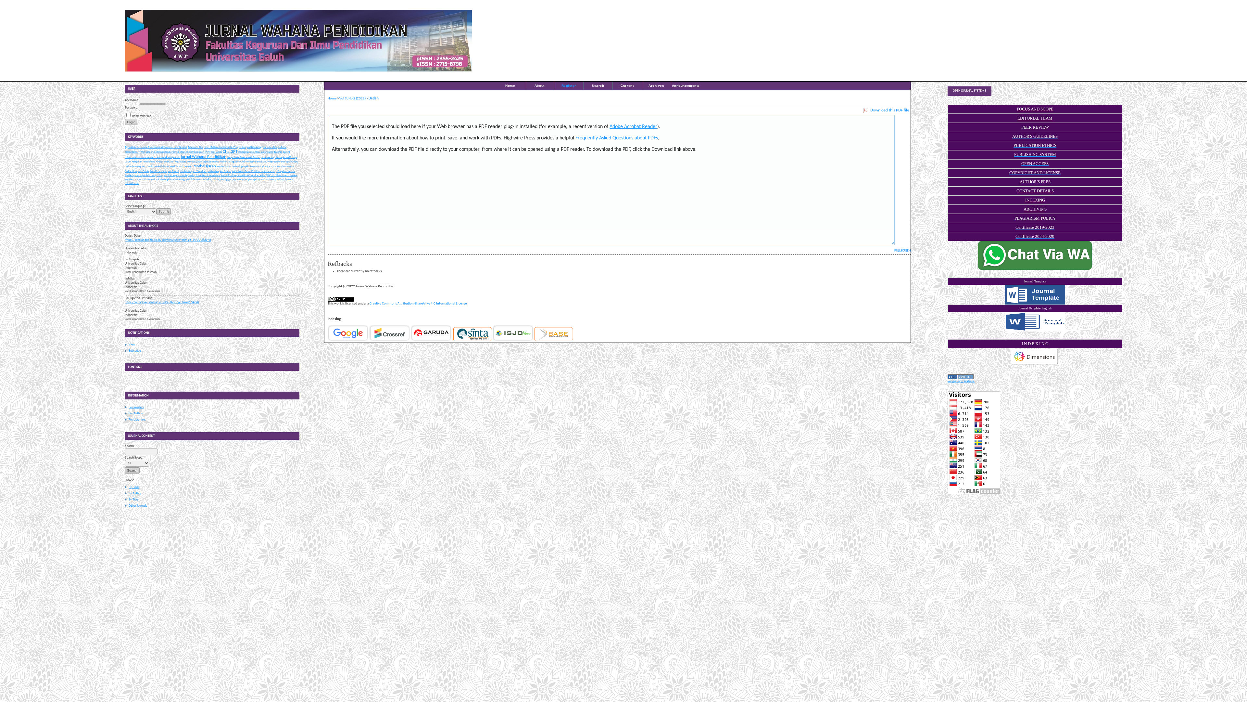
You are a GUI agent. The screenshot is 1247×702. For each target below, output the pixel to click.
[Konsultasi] (1035, 269)
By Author (135, 493)
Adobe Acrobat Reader (633, 126)
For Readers (136, 407)
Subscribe (135, 351)
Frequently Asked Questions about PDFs (616, 138)
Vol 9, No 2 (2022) (352, 98)
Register (568, 85)
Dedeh (374, 98)
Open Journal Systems (969, 90)
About (540, 85)
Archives (656, 85)
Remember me (141, 116)
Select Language (135, 206)
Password (131, 108)
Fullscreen (902, 250)
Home (510, 85)
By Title (133, 499)
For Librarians (137, 420)
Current (627, 85)
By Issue (134, 487)
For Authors (136, 413)
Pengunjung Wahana (961, 381)
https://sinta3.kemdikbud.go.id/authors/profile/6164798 (162, 302)
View (132, 344)
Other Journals (138, 506)
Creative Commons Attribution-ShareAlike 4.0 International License (418, 304)
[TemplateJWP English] (1035, 322)
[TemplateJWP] (1035, 295)
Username (131, 100)
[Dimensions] (1034, 364)
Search (598, 85)
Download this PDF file (889, 110)
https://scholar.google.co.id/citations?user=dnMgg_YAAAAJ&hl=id (168, 240)
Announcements (686, 85)
